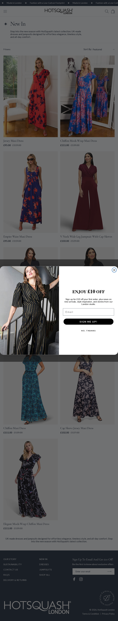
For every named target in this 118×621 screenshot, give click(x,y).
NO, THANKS (88, 330)
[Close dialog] (114, 270)
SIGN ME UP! (88, 321)
